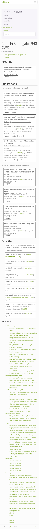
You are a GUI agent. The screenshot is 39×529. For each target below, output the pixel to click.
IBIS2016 (29, 261)
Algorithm (12, 513)
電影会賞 (25, 309)
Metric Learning (10, 326)
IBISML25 (27, 268)
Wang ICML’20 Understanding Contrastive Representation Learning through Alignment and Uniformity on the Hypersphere (23, 418)
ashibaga (5, 2)
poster (21, 160)
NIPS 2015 (30, 281)
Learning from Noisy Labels (14, 376)
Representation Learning (13, 413)
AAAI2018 (19, 105)
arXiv (14, 112)
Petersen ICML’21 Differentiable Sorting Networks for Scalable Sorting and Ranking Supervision (22, 503)
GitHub (7, 57)
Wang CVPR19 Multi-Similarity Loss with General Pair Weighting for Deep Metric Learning (21, 340)
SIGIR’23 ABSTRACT (15, 461)
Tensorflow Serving (15, 449)
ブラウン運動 (13, 456)
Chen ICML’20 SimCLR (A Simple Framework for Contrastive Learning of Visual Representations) (23, 394)
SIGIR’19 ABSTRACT (15, 470)
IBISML (22, 179)
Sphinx (12, 527)
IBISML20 (28, 313)
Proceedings (9, 458)
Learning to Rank (11, 473)
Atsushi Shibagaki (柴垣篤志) (13, 12)
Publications (8, 18)
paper (7, 112)
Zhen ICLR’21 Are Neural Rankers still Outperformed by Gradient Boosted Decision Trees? (23, 477)
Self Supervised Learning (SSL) (15, 390)
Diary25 (12, 522)
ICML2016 (19, 129)
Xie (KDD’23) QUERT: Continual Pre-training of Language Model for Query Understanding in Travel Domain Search (23, 444)
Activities (7, 21)
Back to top (34, 527)
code (20, 136)
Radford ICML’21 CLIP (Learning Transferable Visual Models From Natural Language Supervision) (23, 366)
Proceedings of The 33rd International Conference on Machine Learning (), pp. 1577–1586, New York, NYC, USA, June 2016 (19, 126)
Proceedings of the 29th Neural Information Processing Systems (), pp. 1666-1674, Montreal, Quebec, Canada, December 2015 (19, 150)
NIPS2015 (19, 153)
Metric (11, 515)
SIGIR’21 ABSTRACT (15, 466)
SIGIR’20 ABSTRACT (15, 468)
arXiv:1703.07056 (10, 77)
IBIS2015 (29, 288)
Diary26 (12, 520)
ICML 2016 (30, 275)
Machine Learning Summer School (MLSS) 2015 (19, 297)
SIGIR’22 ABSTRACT (15, 463)
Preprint (6, 15)
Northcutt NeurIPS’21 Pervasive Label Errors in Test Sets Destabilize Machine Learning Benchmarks (23, 385)
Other (7, 423)
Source (6, 30)
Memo (6, 24)
